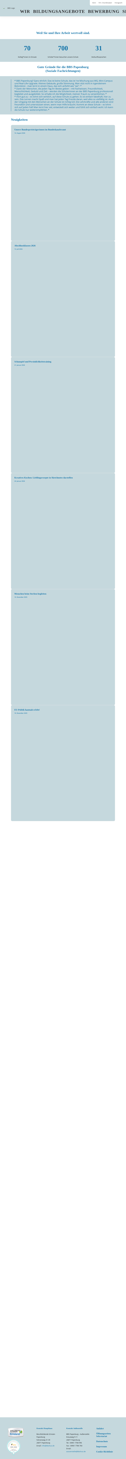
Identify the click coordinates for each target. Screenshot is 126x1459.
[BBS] (10, 11)
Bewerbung (103, 11)
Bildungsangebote (59, 11)
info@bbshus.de (48, 1446)
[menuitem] (94, 3)
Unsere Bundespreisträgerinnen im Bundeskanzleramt (40, 129)
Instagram (118, 3)
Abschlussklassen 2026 (25, 245)
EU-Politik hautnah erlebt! (27, 710)
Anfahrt (100, 1428)
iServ (94, 3)
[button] (63, 189)
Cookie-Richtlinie (104, 1451)
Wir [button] (25, 11)
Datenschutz (102, 1441)
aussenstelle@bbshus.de (76, 1451)
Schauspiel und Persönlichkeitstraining (32, 361)
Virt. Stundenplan (105, 3)
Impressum (101, 1446)
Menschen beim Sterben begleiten (30, 594)
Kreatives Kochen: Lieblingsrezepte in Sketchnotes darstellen (43, 477)
